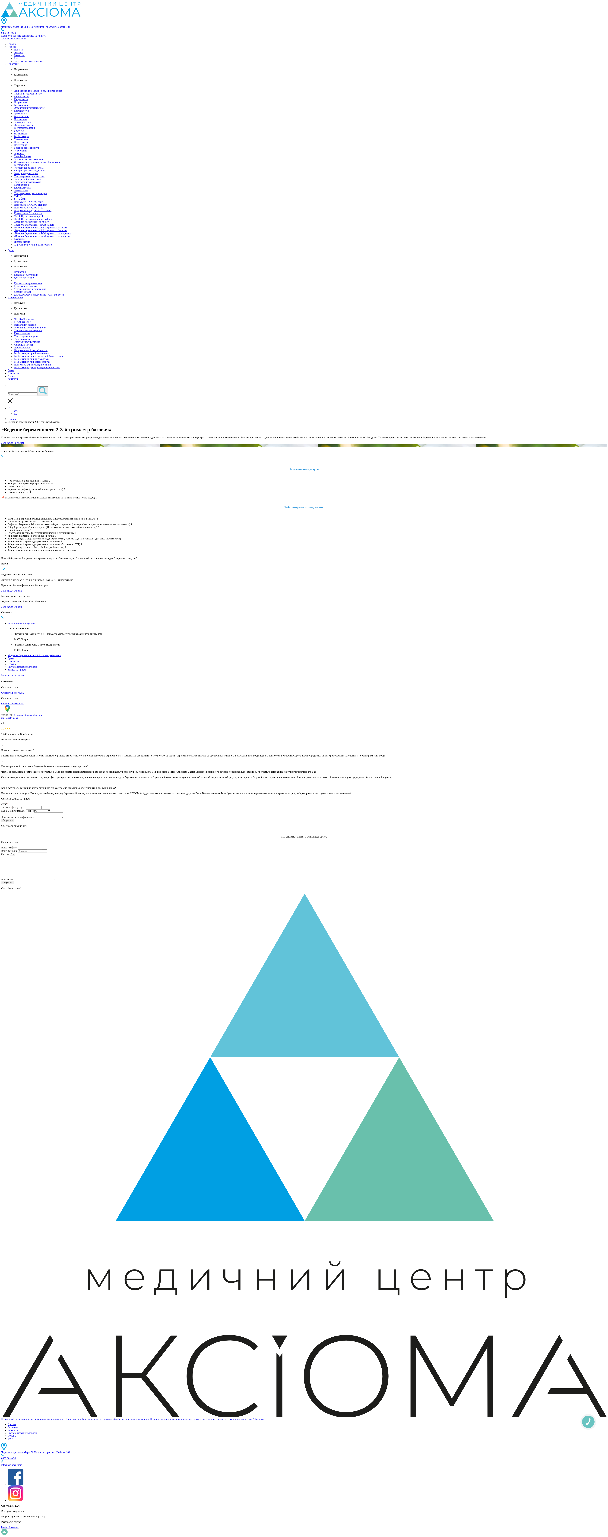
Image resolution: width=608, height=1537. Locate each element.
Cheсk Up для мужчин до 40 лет (31, 216)
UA (16, 410)
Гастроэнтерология (24, 127)
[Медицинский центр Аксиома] (40, 15)
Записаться (7, 590)
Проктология (21, 142)
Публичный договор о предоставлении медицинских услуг (33, 1419)
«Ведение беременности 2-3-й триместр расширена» (42, 236)
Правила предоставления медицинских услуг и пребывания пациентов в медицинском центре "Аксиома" (207, 1419)
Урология (19, 130)
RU (9, 408)
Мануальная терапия (25, 324)
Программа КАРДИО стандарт (30, 204)
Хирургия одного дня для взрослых (33, 244)
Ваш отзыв (7, 879)
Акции (11, 376)
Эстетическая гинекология (28, 159)
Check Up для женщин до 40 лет (31, 221)
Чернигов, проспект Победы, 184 (52, 26)
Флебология (20, 150)
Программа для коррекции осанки (32, 364)
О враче (18, 590)
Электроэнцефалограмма (27, 182)
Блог (16, 58)
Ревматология (21, 116)
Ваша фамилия (9, 851)
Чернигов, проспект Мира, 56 (17, 26)
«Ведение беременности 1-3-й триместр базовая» (40, 227)
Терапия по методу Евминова (30, 327)
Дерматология (21, 110)
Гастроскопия (21, 165)
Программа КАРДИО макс (28, 207)
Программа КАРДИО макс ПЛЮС (32, 210)
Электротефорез (22, 339)
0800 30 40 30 (8, 32)
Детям (11, 250)
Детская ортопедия (24, 277)
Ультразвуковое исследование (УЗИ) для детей (39, 294)
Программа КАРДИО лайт (28, 202)
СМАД (18, 196)
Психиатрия (20, 145)
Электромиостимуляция (27, 341)
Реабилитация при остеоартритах (32, 361)
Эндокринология (23, 122)
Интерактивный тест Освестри (31, 350)
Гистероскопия (22, 241)
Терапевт (19, 153)
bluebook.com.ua (10, 1527)
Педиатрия (20, 272)
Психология (20, 119)
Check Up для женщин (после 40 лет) (34, 224)
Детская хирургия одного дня (30, 289)
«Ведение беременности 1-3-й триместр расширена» (42, 233)
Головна (12, 44)
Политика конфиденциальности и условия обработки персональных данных (107, 1419)
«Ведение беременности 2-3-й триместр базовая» (40, 230)
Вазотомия (19, 239)
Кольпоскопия (21, 184)
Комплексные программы (21, 623)
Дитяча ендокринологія (26, 286)
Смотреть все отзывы (12, 692)
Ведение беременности (26, 147)
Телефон (6, 807)
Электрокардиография (26, 173)
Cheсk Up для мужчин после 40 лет (33, 219)
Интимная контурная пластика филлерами (37, 162)
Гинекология (21, 105)
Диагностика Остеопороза (28, 213)
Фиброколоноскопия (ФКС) (29, 167)
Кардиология (21, 99)
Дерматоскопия (22, 187)
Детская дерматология (26, 274)
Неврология (20, 102)
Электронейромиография (27, 179)
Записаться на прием (12, 442)
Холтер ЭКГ (20, 199)
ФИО (4, 804)
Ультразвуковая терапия (26, 336)
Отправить (8, 820)
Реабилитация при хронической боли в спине (38, 356)
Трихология (20, 113)
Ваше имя (6, 847)
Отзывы (18, 52)
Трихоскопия (21, 190)
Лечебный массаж (23, 344)
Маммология (21, 139)
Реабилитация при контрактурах (31, 359)
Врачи (11, 370)
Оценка (5, 854)
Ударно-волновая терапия (28, 330)
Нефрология (20, 133)
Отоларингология (23, 125)
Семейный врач (22, 156)
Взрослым (13, 64)
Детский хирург (22, 291)
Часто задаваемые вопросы (28, 61)
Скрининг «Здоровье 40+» (28, 93)
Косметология (21, 96)
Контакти (13, 379)
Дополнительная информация (17, 817)
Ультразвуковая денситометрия (30, 193)
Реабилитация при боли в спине (31, 353)
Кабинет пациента (11, 35)
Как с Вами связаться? (13, 810)
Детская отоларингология (28, 283)
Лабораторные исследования (29, 170)
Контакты (13, 1430)
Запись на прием (17, 669)
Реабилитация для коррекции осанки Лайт (37, 367)
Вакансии (19, 55)
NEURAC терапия (24, 319)
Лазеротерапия (22, 333)
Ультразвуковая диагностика (29, 176)
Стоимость (13, 373)
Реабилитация (21, 136)
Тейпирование (22, 347)
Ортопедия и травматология (29, 108)
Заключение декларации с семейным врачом (38, 90)
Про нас (12, 46)
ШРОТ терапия (22, 322)
